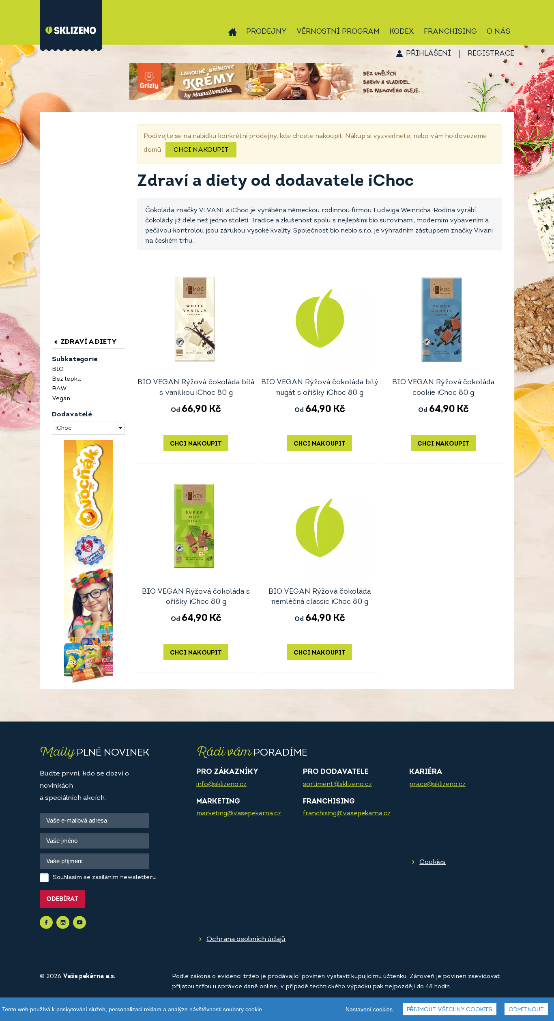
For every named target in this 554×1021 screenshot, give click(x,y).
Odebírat (62, 899)
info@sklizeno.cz (221, 784)
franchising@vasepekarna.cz (347, 813)
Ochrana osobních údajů (246, 939)
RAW (59, 389)
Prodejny (266, 32)
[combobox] (88, 428)
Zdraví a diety (88, 341)
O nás (498, 32)
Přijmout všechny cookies (449, 1010)
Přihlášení (428, 54)
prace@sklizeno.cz (437, 784)
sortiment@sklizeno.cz (337, 784)
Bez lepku (66, 379)
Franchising (450, 32)
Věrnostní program (338, 32)
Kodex (401, 32)
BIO (58, 369)
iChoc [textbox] (64, 428)
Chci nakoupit (201, 150)
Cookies (432, 862)
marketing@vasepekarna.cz (238, 813)
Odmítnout (526, 1010)
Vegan (61, 399)
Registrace (491, 54)
